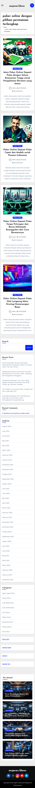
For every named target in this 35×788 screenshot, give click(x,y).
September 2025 (8, 479)
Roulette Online (7, 622)
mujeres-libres (17, 6)
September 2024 (8, 536)
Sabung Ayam (7, 627)
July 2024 (5, 546)
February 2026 (7, 455)
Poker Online (17, 68)
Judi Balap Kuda (7, 603)
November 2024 (7, 527)
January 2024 (7, 575)
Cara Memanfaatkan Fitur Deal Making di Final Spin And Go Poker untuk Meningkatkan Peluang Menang (16, 398)
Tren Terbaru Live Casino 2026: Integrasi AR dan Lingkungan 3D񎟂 (17, 755)
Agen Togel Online (8, 593)
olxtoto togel (6, 647)
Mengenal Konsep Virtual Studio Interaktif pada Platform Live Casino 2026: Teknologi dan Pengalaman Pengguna (17, 374)
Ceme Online (6, 598)
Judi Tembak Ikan (8, 608)
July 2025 (5, 489)
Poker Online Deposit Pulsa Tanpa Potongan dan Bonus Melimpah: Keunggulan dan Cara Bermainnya (17, 227)
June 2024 (6, 551)
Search (5, 341)
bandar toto (6, 664)
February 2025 (7, 512)
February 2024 (7, 570)
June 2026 (6, 436)
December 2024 (7, 522)
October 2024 (7, 532)
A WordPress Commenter (10, 413)
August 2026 (6, 426)
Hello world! (25, 413)
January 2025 (7, 517)
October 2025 (7, 474)
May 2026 (5, 441)
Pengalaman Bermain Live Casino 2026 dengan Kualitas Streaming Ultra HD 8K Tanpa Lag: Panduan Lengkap (15, 382)
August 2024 (6, 541)
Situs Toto (5, 639)
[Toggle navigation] (2, 5)
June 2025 (6, 493)
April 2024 (5, 560)
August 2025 (6, 484)
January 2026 (7, 460)
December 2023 (7, 580)
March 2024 (6, 565)
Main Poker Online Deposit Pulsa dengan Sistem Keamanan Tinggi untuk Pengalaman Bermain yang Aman (17, 78)
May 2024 (5, 556)
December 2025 (7, 465)
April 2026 (5, 445)
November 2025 (7, 469)
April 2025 (5, 503)
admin (14, 88)
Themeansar (17, 785)
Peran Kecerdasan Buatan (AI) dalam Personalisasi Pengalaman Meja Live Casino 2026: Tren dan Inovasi (17, 365)
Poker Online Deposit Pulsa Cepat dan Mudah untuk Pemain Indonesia (17, 152)
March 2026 (6, 450)
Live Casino (6, 612)
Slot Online (6, 631)
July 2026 (5, 431)
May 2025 (5, 498)
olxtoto (4, 656)
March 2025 (6, 508)
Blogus (27, 783)
